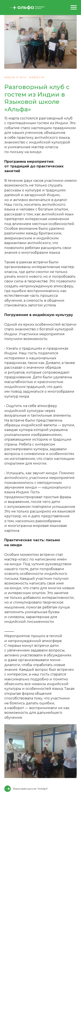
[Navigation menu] (74, 7)
